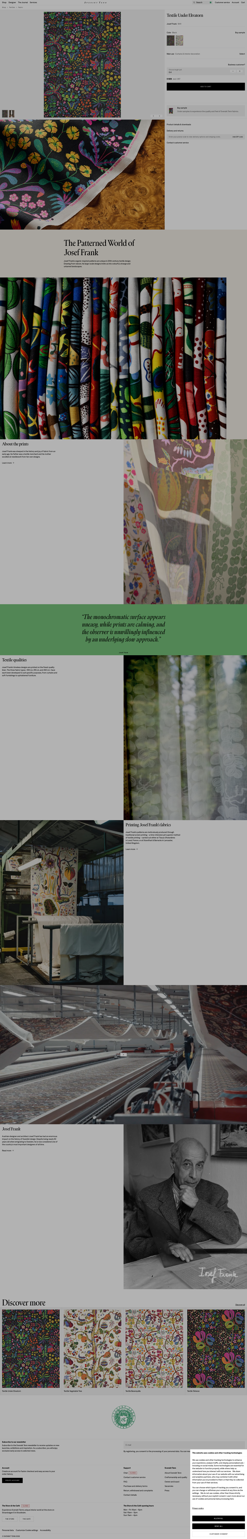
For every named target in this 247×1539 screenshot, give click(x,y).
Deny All (219, 1526)
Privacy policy (198, 1508)
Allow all (218, 1518)
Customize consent (219, 1534)
